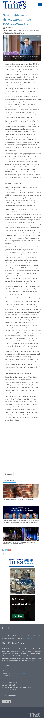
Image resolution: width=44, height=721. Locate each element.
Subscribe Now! (27, 638)
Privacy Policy (26, 710)
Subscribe (6, 554)
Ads (22, 554)
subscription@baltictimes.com (19, 673)
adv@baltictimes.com (16, 676)
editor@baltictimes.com (14, 671)
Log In (15, 554)
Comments (8, 474)
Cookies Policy (18, 710)
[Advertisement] (22, 447)
